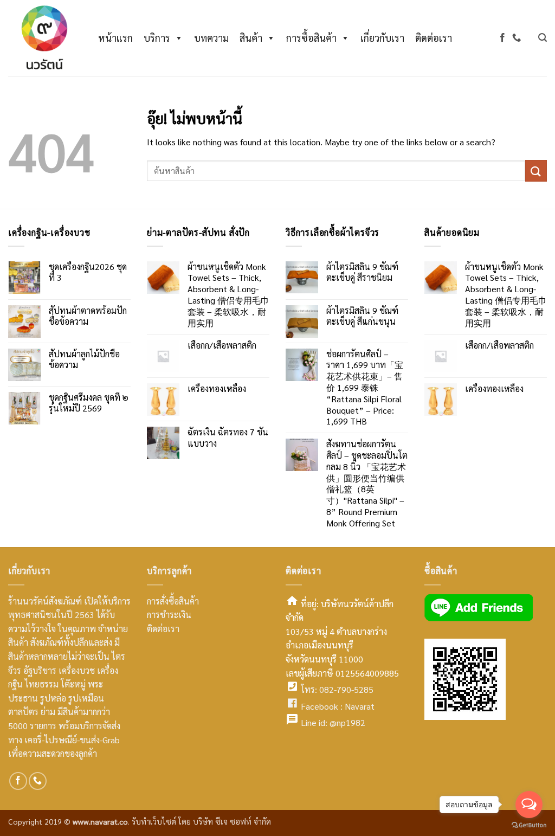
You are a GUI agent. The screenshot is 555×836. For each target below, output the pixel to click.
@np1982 (347, 722)
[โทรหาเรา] (516, 37)
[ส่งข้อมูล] (536, 170)
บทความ (211, 37)
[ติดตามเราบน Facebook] (502, 37)
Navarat (360, 706)
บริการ (157, 37)
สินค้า (251, 37)
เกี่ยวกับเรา (382, 37)
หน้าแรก (115, 37)
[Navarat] (42, 38)
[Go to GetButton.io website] (529, 825)
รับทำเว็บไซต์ (155, 821)
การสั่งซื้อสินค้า (173, 601)
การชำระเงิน (169, 614)
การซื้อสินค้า (311, 37)
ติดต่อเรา (433, 37)
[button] (542, 37)
